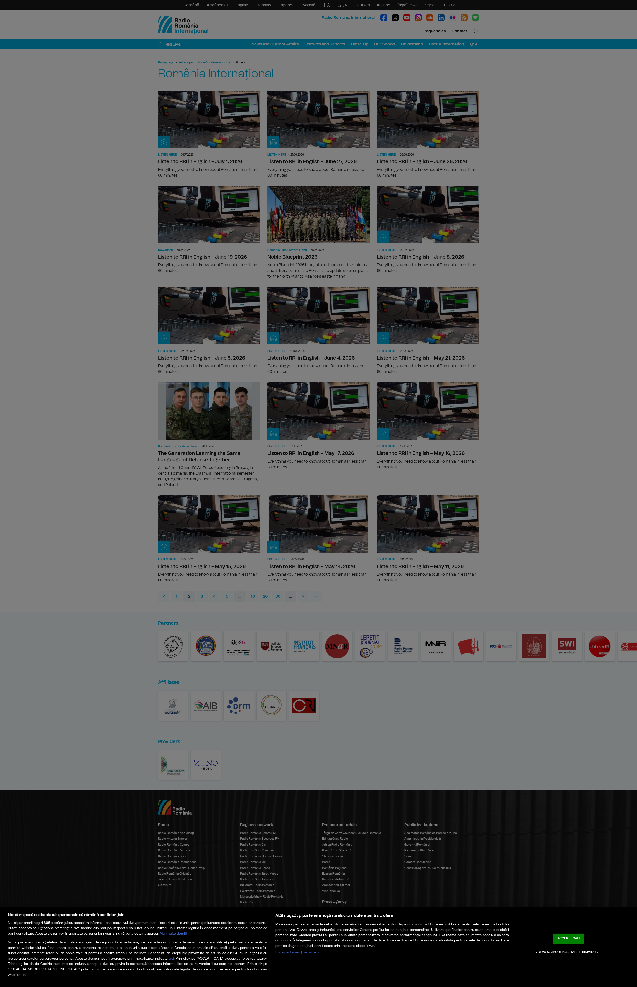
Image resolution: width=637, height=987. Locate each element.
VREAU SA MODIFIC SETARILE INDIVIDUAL (567, 951)
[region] (318, 947)
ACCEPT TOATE (569, 938)
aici (171, 958)
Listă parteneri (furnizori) (296, 952)
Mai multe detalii (173, 933)
